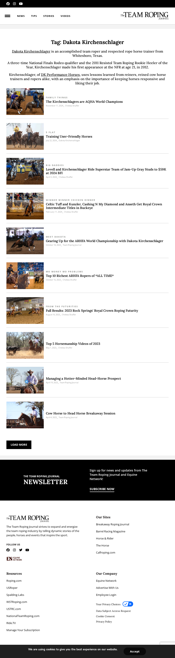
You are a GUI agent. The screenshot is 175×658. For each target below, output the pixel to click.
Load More (19, 444)
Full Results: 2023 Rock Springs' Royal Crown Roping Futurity (92, 310)
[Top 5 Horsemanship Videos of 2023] (25, 345)
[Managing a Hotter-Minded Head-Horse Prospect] (25, 380)
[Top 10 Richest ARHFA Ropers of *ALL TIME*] (25, 275)
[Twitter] (20, 550)
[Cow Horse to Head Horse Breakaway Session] (25, 415)
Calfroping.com (105, 552)
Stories (48, 16)
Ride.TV (11, 623)
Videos (65, 16)
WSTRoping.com (16, 602)
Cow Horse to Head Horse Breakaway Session (80, 413)
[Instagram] (14, 3)
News (21, 16)
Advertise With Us (107, 588)
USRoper (12, 588)
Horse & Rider (105, 538)
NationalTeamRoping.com (22, 616)
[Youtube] (20, 3)
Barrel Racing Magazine (110, 531)
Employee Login (106, 595)
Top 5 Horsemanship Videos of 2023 (73, 344)
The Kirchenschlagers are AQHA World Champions (84, 102)
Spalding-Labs (15, 595)
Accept (135, 651)
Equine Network (106, 581)
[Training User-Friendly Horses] (25, 136)
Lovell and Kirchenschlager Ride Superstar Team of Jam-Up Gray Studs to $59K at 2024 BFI (106, 171)
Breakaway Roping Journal (112, 524)
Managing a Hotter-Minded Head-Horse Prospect (83, 378)
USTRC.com (13, 609)
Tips (34, 16)
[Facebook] (8, 3)
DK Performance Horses (60, 74)
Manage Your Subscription (23, 630)
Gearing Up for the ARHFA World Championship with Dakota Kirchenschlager (104, 241)
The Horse (102, 545)
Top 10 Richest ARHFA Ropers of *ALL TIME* (80, 276)
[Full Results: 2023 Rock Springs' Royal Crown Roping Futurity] (25, 310)
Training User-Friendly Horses (69, 136)
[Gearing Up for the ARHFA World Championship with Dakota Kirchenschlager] (25, 241)
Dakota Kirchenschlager (31, 51)
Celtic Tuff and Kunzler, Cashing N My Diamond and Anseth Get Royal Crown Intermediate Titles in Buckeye (104, 206)
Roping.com (14, 581)
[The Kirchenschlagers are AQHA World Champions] (25, 101)
